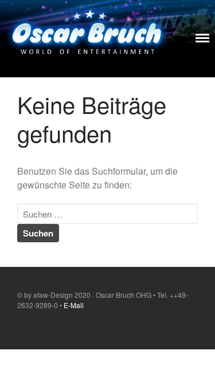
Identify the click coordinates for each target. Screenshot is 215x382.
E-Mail (74, 305)
